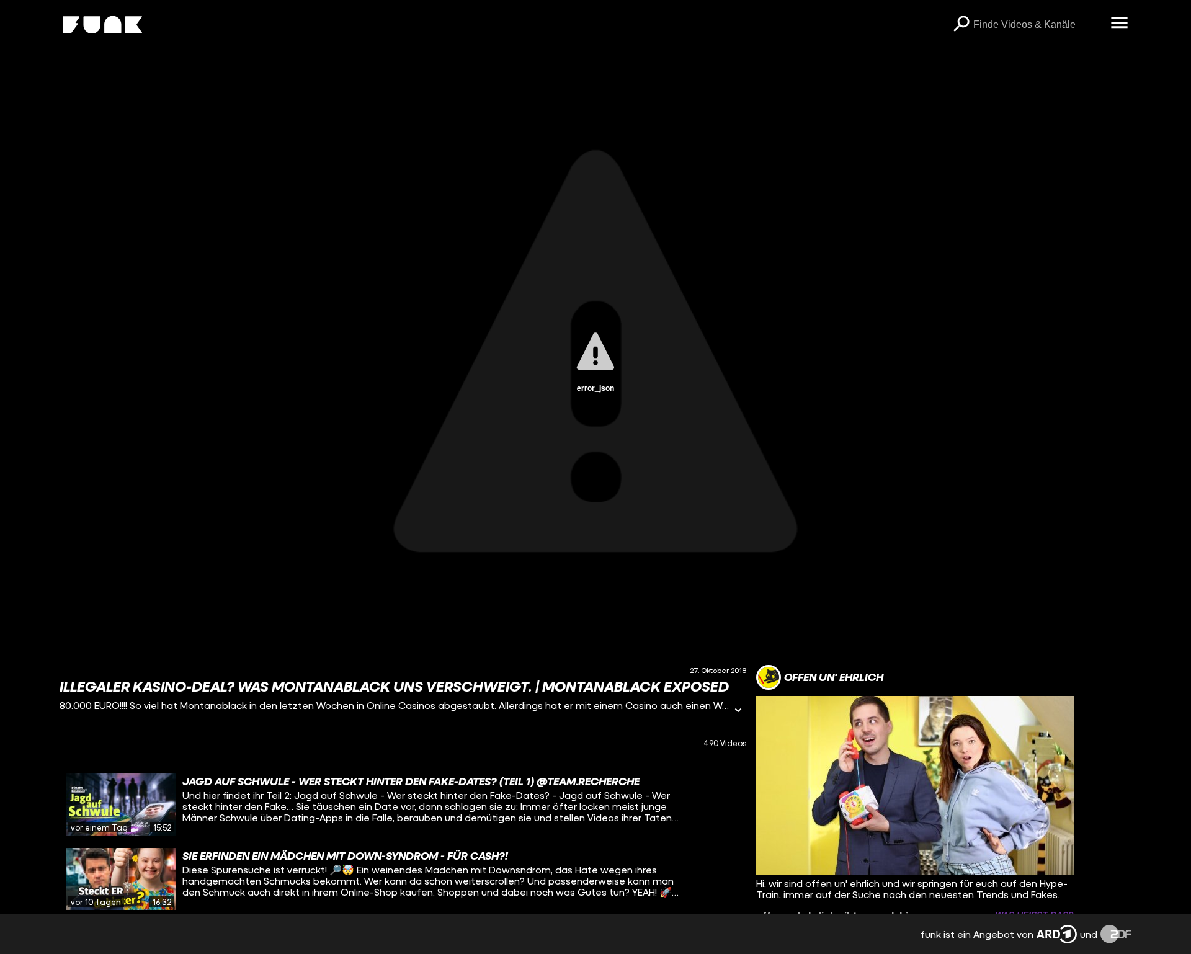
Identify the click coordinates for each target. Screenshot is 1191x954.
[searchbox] (1037, 24)
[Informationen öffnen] (738, 711)
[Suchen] (960, 25)
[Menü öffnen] (1119, 23)
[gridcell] (403, 804)
